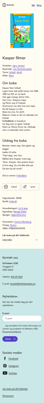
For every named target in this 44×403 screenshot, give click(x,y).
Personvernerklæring (11, 331)
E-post (5, 313)
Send (8, 339)
